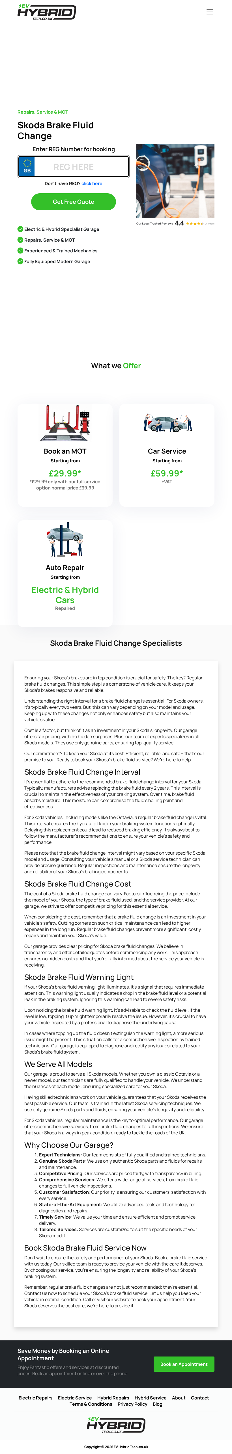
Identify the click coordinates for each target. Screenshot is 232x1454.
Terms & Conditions (91, 1404)
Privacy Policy (132, 1404)
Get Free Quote (73, 201)
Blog (157, 1404)
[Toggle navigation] (208, 12)
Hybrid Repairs (113, 1398)
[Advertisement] (125, 63)
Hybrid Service (151, 1398)
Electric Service (75, 1398)
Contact (200, 1398)
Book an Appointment (184, 1364)
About (179, 1398)
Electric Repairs (36, 1398)
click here (91, 183)
